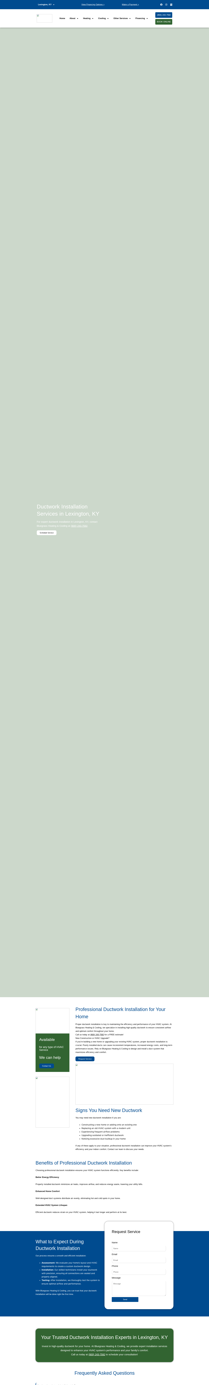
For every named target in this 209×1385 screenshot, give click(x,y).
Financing (140, 18)
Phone (115, 1266)
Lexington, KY (45, 4)
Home (62, 18)
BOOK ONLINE (164, 22)
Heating (86, 18)
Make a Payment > (130, 4)
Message (116, 1278)
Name (115, 1242)
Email (114, 1254)
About (72, 18)
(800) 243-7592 (164, 15)
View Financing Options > (92, 4)
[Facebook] (161, 4)
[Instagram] (166, 4)
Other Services (120, 18)
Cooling (102, 18)
